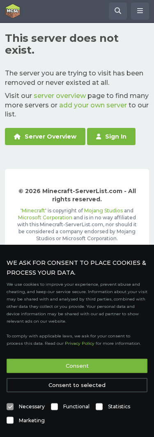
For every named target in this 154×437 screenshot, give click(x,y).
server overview (60, 96)
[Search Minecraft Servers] (118, 11)
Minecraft (33, 210)
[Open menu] (140, 11)
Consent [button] (77, 365)
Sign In (115, 136)
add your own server (93, 105)
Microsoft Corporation (45, 217)
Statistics (119, 406)
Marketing (32, 420)
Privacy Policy (79, 343)
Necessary (32, 406)
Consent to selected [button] (77, 385)
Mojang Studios (103, 210)
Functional (76, 406)
